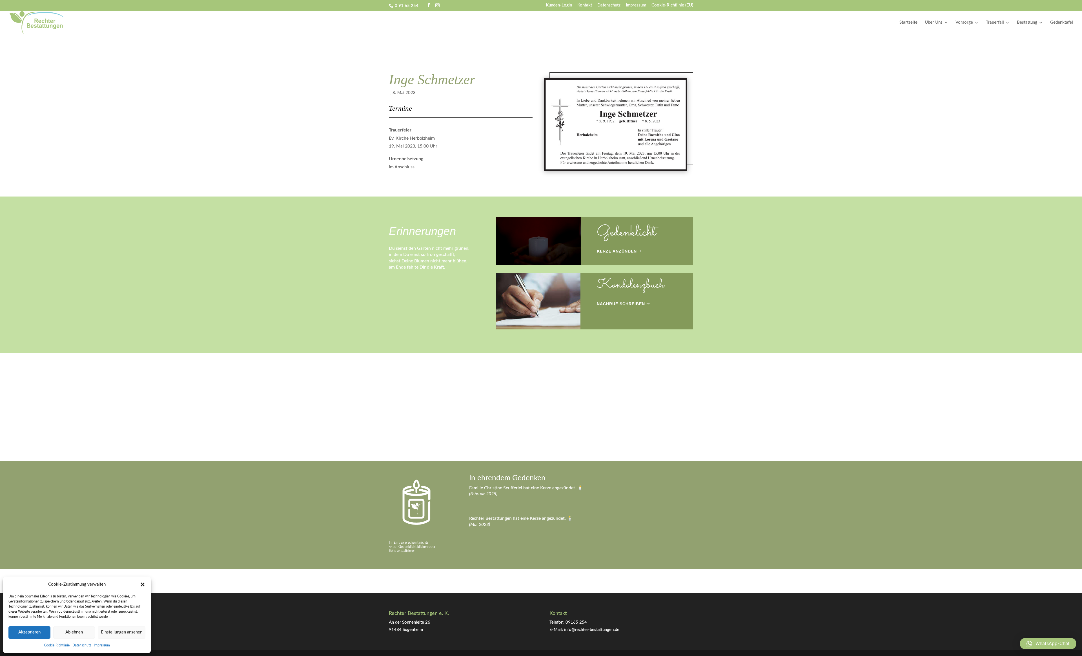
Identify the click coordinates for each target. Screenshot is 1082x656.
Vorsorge (964, 22)
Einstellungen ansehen (121, 632)
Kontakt (584, 5)
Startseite (908, 22)
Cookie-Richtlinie (57, 645)
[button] (142, 584)
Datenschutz (81, 645)
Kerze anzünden (617, 251)
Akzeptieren (29, 632)
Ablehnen (74, 632)
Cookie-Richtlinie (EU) (672, 5)
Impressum (102, 645)
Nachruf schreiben (621, 304)
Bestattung (1027, 22)
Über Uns (934, 22)
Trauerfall (995, 22)
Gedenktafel (1061, 22)
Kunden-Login (559, 5)
